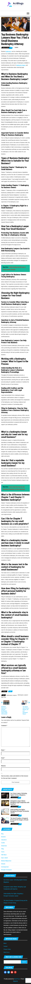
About (5, 943)
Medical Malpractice (6, 861)
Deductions (4, 846)
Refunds (3, 864)
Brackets (3, 837)
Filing (2, 849)
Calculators (4, 840)
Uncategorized (5, 867)
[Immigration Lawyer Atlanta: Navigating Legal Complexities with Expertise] (5, 803)
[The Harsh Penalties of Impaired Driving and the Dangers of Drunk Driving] (5, 820)
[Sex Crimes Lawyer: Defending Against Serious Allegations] (5, 795)
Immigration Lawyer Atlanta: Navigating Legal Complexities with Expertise (19, 802)
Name (3, 750)
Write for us (6, 952)
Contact (5, 946)
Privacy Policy (7, 949)
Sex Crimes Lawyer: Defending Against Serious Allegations (18, 794)
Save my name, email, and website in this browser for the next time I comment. (14, 777)
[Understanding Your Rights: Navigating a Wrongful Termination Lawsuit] (5, 811)
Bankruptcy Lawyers (11, 695)
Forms (2, 852)
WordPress (17, 979)
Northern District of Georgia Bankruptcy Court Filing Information (4, 710)
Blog (10, 691)
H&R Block (4, 855)
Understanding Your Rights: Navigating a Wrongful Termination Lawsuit (19, 811)
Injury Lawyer (4, 858)
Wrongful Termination (6, 870)
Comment (4, 725)
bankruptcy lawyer (20, 65)
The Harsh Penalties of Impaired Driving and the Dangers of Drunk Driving (19, 819)
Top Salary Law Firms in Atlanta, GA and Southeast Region (25, 710)
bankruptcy (8, 51)
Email (3, 758)
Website (3, 766)
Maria (16, 47)
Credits (3, 842)
